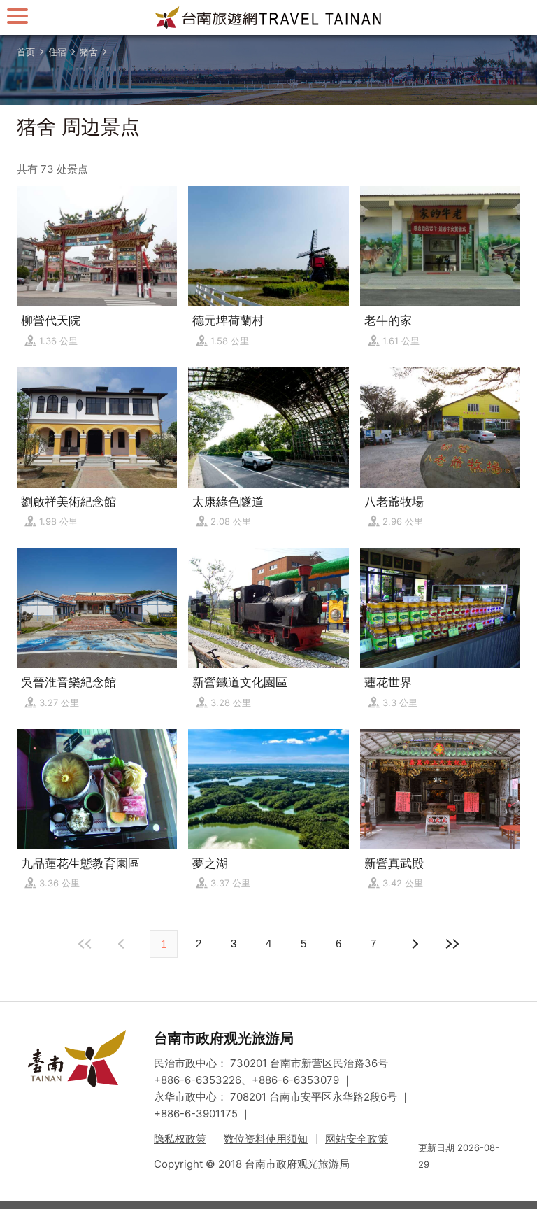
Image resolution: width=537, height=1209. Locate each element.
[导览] (17, 15)
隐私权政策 (180, 1138)
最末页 (452, 944)
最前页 (85, 944)
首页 (26, 51)
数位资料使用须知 (266, 1138)
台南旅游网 (268, 17)
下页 (123, 944)
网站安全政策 (356, 1138)
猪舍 (89, 51)
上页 (414, 944)
